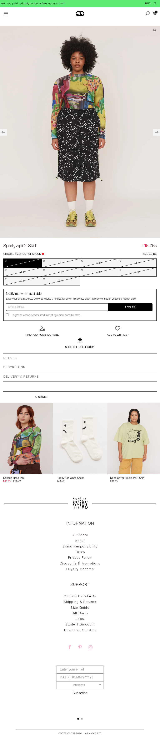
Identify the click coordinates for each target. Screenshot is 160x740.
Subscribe (80, 693)
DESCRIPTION (14, 367)
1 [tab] (78, 719)
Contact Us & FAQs (80, 596)
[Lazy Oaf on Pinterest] (80, 648)
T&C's (80, 552)
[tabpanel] (80, 615)
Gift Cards (80, 613)
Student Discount (80, 624)
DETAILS (10, 358)
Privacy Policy (80, 558)
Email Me (130, 307)
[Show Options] (100, 685)
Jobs (80, 619)
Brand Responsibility (80, 546)
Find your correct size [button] (42, 334)
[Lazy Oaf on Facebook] (69, 648)
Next (156, 132)
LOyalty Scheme (80, 569)
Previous (3, 132)
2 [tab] (82, 719)
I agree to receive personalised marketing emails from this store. (46, 315)
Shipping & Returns (80, 602)
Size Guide (150, 254)
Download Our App (80, 630)
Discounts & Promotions (80, 563)
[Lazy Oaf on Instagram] (90, 648)
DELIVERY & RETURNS (21, 376)
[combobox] (79, 685)
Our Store (80, 535)
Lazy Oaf (90, 734)
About (80, 541)
